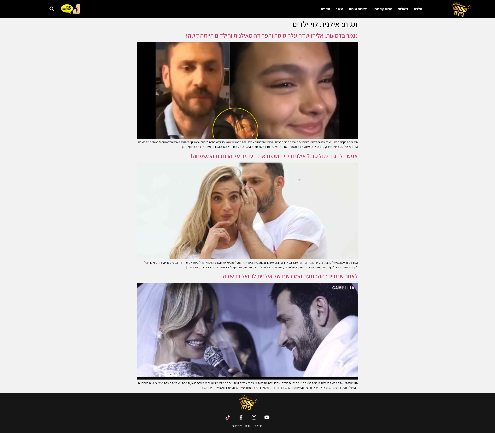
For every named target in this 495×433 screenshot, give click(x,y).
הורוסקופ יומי (383, 9)
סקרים (325, 9)
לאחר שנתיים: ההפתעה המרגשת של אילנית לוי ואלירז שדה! (289, 276)
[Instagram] (254, 417)
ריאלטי (403, 9)
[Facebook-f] (241, 417)
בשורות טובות (358, 9)
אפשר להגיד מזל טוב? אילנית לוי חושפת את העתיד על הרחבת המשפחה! (274, 156)
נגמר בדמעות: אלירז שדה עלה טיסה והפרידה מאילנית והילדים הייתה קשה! (272, 35)
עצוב (339, 9)
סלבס (418, 9)
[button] (52, 9)
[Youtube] (267, 417)
